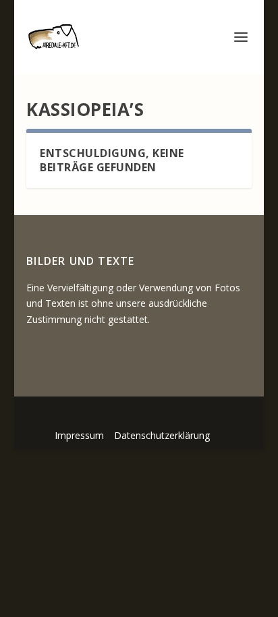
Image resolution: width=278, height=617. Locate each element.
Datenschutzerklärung (162, 435)
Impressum (79, 435)
